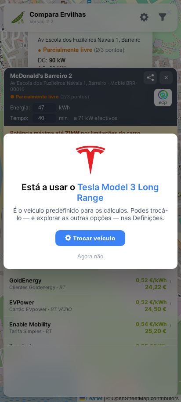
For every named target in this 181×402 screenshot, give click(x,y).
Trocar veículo (93, 238)
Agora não (90, 256)
